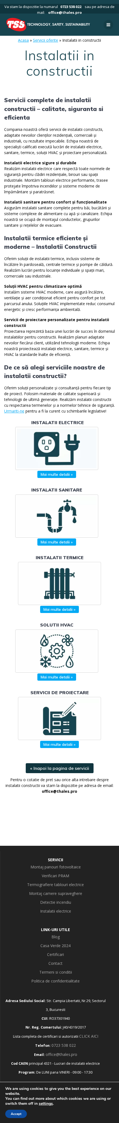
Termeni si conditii (55, 972)
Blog (55, 936)
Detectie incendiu (55, 902)
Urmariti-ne (14, 411)
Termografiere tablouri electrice (55, 884)
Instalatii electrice (55, 911)
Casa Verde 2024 (55, 945)
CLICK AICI (88, 1036)
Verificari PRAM (55, 875)
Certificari (55, 954)
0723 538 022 (70, 6)
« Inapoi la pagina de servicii (59, 768)
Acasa (23, 40)
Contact (55, 963)
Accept (16, 1114)
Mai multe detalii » (57, 474)
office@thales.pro (65, 12)
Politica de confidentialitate (55, 981)
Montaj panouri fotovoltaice (55, 867)
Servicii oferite (45, 40)
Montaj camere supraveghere (55, 893)
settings (46, 1103)
